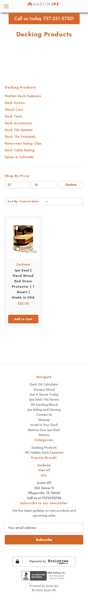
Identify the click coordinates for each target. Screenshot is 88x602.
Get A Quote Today (44, 394)
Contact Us (44, 414)
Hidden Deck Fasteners (23, 95)
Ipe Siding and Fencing (44, 409)
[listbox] (34, 201)
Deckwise (44, 465)
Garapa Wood (44, 389)
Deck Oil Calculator (44, 384)
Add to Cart (23, 319)
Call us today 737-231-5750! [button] (44, 18)
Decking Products (44, 447)
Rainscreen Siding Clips (23, 143)
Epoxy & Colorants (19, 156)
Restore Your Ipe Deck (44, 430)
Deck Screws (15, 102)
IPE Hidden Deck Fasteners (44, 452)
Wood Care (14, 109)
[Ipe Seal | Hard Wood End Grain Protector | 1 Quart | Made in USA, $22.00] (23, 239)
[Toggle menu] (6, 6)
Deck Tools (13, 116)
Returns (44, 435)
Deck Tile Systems (18, 129)
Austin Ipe (52, 586)
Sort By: (12, 201)
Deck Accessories (18, 123)
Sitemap (44, 420)
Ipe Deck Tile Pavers (44, 399)
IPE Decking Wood (44, 404)
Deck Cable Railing (20, 150)
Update (70, 184)
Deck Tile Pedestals (20, 136)
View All (44, 470)
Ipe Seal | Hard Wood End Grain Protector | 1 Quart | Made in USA (23, 284)
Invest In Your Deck (44, 424)
